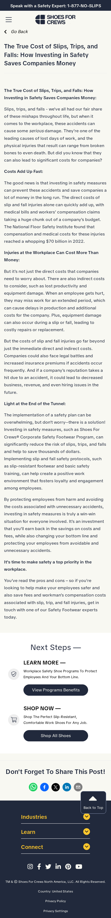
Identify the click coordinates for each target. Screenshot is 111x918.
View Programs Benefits (56, 690)
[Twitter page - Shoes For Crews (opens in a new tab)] (49, 867)
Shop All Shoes (56, 735)
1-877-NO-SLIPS (84, 6)
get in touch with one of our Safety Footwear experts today (51, 610)
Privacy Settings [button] (55, 911)
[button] (8, 20)
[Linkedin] (67, 788)
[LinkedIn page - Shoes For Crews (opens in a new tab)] (59, 867)
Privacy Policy (55, 901)
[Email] (78, 788)
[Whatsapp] (33, 788)
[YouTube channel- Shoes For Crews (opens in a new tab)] (79, 867)
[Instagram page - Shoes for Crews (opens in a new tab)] (30, 867)
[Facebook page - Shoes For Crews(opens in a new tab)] (40, 867)
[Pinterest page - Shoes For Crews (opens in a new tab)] (69, 867)
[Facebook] (44, 788)
